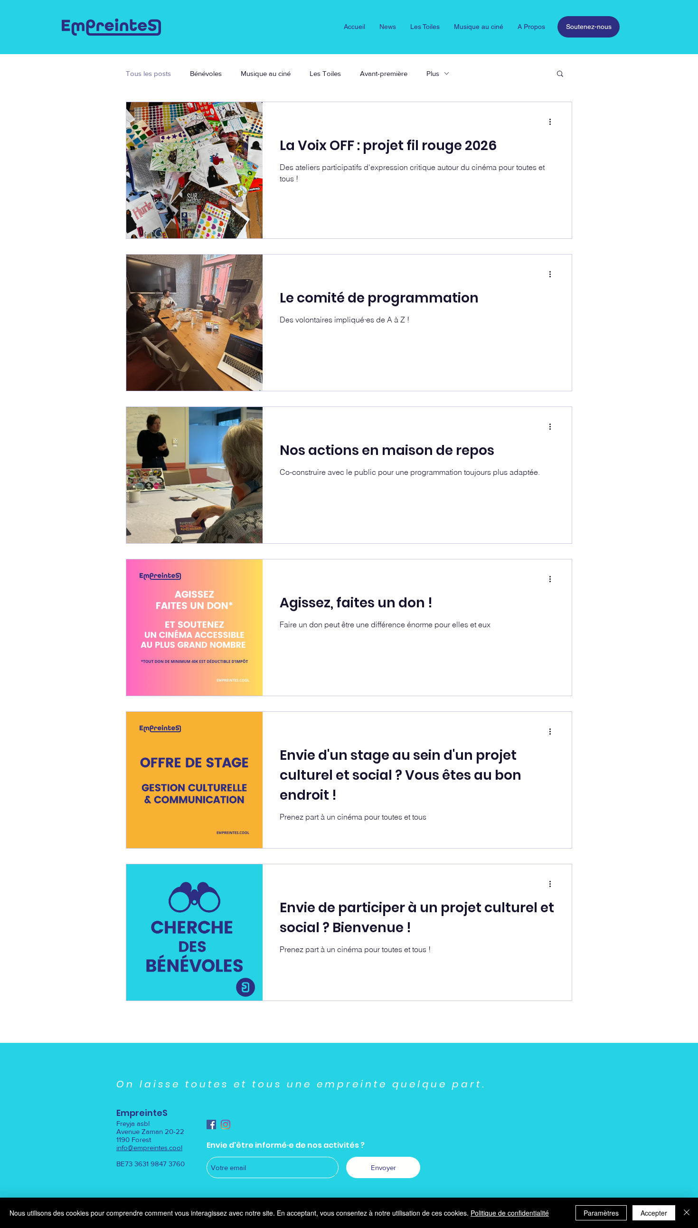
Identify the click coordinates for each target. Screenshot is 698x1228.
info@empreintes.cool (149, 1147)
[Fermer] (686, 1212)
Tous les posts (148, 73)
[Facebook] (211, 1124)
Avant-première (383, 73)
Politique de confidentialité (510, 1213)
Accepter (654, 1213)
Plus (432, 73)
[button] (560, 74)
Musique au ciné (266, 73)
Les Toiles (325, 73)
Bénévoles (206, 73)
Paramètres (601, 1213)
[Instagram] (225, 1124)
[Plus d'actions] (553, 121)
